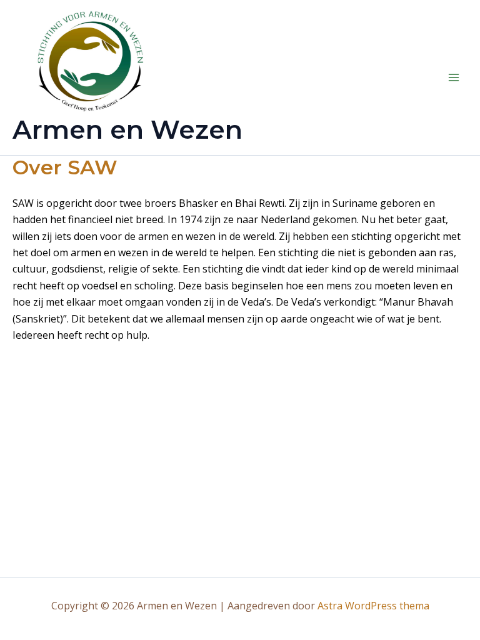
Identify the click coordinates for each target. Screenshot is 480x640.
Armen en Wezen (127, 129)
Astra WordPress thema (373, 605)
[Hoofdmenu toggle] (454, 77)
